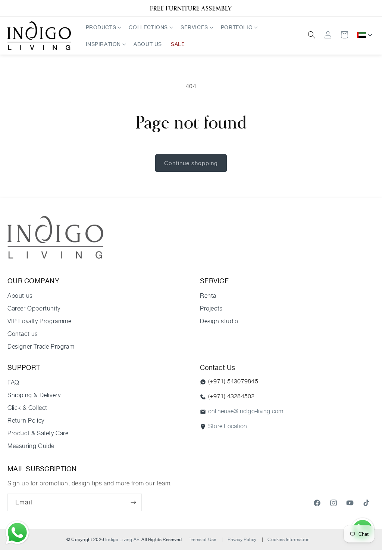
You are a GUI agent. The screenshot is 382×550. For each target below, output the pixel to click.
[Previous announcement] (10, 8)
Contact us (22, 333)
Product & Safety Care (38, 433)
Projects (211, 308)
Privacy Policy (242, 539)
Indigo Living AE (122, 539)
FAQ (13, 382)
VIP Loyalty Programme (39, 321)
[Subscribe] (133, 502)
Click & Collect (27, 407)
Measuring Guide (30, 445)
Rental (209, 295)
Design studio (219, 321)
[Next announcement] (372, 8)
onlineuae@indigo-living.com (245, 411)
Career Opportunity (33, 308)
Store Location (227, 426)
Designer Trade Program (40, 346)
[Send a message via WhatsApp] (17, 532)
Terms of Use (202, 539)
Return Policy (25, 420)
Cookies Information (288, 539)
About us (20, 295)
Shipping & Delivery (33, 395)
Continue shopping (191, 163)
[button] (103, 27)
